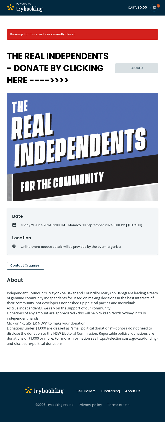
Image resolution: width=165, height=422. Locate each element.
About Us (132, 391)
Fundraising (110, 391)
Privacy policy (90, 405)
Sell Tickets (86, 391)
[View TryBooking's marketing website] (44, 391)
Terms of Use (118, 405)
